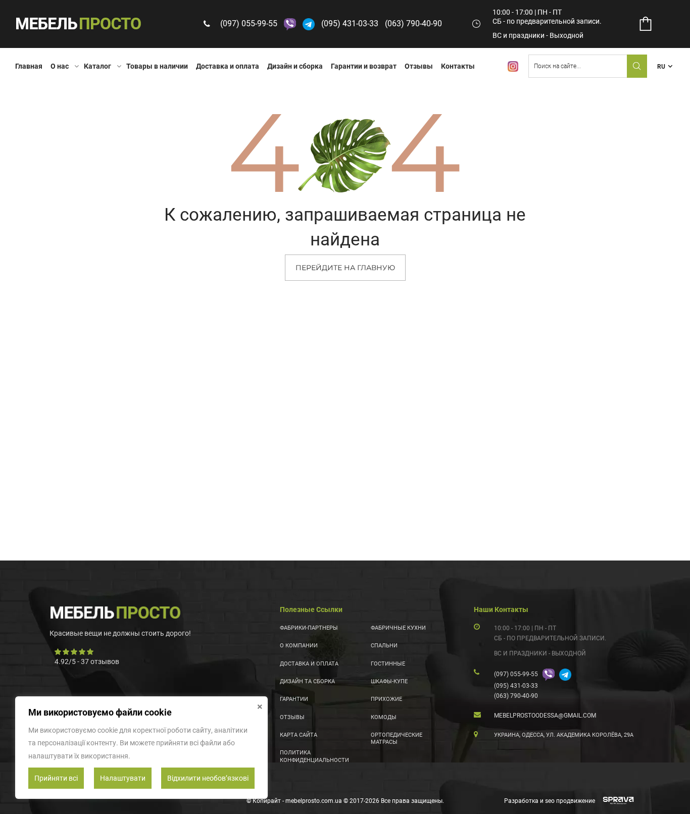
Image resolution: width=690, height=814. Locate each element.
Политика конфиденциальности (314, 756)
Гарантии (294, 699)
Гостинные (388, 663)
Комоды (384, 717)
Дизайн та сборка (307, 681)
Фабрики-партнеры (309, 628)
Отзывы (419, 66)
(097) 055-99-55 (248, 23)
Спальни (384, 645)
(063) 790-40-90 (413, 23)
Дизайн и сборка (295, 66)
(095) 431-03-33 (349, 23)
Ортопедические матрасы (396, 738)
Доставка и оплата (227, 66)
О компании (299, 645)
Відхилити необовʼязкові (208, 778)
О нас (60, 66)
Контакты (458, 66)
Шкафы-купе (389, 681)
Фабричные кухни (398, 628)
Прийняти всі (56, 778)
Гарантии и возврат (364, 66)
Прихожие (386, 699)
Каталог (97, 66)
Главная (28, 66)
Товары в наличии (157, 66)
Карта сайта (298, 735)
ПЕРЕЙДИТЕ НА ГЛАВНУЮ (345, 267)
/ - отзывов (87, 661)
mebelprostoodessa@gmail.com (545, 715)
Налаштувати (122, 778)
